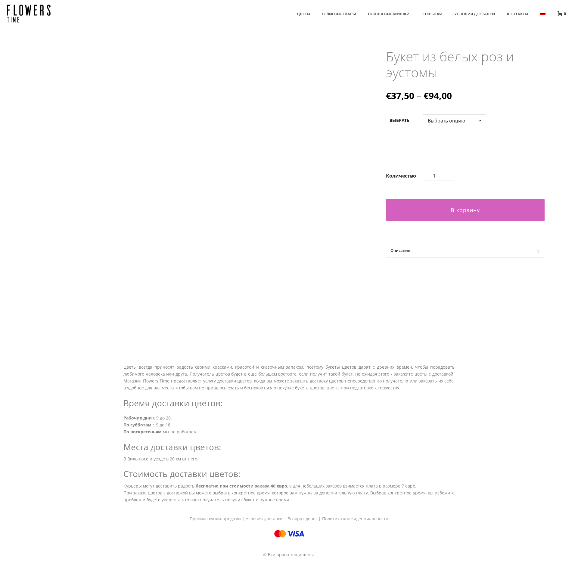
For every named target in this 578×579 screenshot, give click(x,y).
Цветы (303, 14)
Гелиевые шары (339, 14)
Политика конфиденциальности (355, 519)
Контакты (517, 14)
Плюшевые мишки (388, 14)
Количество (401, 175)
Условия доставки (474, 14)
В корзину (465, 210)
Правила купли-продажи (215, 519)
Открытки (431, 14)
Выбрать (399, 120)
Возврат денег (302, 519)
